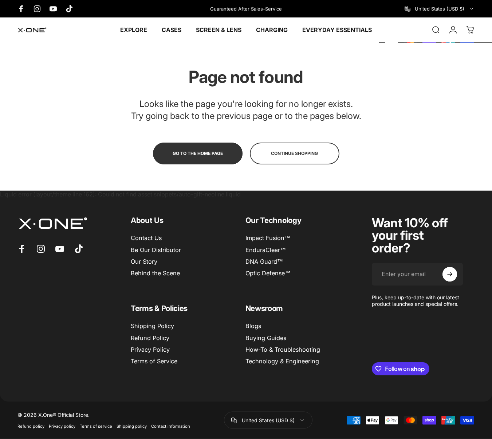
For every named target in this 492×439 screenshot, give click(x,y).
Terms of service (96, 426)
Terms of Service (154, 361)
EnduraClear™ (265, 250)
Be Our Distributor (156, 250)
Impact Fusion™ (267, 238)
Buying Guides (265, 338)
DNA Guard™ (264, 261)
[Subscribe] (449, 274)
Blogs (253, 326)
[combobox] (440, 8)
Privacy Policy (150, 349)
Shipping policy (132, 426)
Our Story (144, 261)
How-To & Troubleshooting (282, 349)
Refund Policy (150, 338)
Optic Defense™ (268, 273)
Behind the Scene (155, 273)
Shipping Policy (152, 326)
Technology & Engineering (282, 361)
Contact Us (146, 238)
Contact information (170, 426)
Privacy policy (62, 426)
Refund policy (30, 426)
